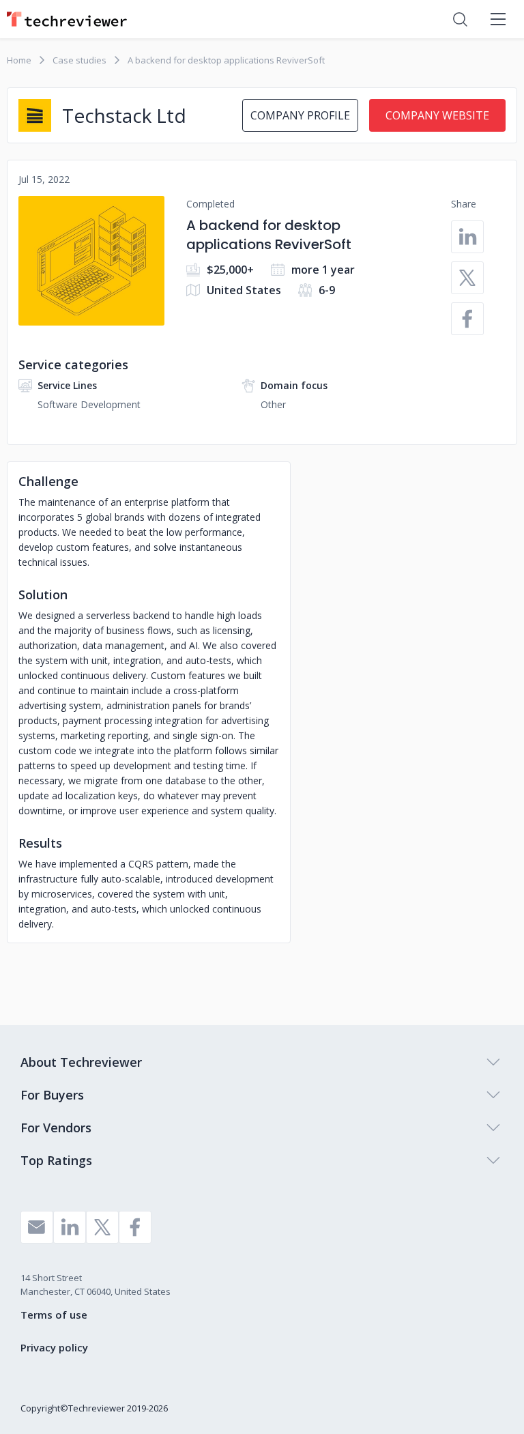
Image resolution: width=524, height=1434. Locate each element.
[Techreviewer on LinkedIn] (69, 1227)
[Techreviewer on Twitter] (102, 1227)
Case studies (79, 60)
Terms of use (53, 1314)
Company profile (300, 115)
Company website (437, 115)
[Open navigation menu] (498, 19)
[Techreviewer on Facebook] (135, 1227)
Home (19, 60)
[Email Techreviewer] (36, 1227)
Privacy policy (54, 1347)
